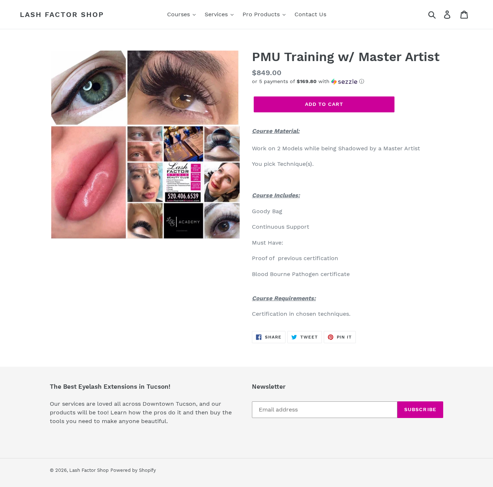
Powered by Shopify (133, 470)
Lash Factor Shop (62, 14)
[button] (347, 81)
